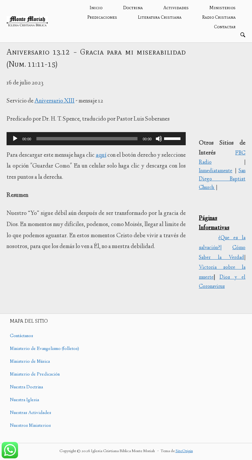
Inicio (96, 8)
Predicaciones (102, 17)
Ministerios (222, 8)
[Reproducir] (15, 138)
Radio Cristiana (219, 17)
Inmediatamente (215, 171)
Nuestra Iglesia (24, 400)
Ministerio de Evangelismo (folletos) (44, 349)
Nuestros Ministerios (30, 426)
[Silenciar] (159, 138)
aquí (101, 155)
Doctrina (133, 8)
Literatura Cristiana (159, 17)
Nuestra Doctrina (26, 387)
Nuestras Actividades (30, 413)
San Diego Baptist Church (222, 179)
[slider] (173, 138)
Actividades (176, 8)
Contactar (225, 27)
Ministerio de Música (30, 361)
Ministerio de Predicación (35, 374)
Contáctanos (21, 336)
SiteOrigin (184, 451)
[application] (96, 138)
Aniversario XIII (54, 101)
